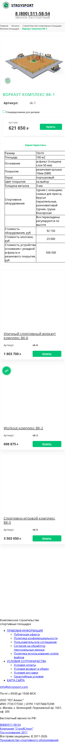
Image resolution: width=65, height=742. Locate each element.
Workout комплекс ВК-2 (23, 428)
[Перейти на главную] (20, 613)
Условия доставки (26, 673)
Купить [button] (50, 126)
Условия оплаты (25, 665)
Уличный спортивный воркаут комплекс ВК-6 (30, 336)
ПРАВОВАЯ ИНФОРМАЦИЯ (25, 630)
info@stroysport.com (14, 687)
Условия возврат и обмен (31, 669)
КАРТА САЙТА (16, 680)
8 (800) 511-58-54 (32, 13)
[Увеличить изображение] (34, 62)
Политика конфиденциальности (36, 638)
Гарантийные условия (29, 676)
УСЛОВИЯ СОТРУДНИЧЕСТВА (26, 661)
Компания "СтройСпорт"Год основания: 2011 (17, 730)
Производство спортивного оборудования (29, 740)
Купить (46, 353)
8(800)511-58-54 (10, 725)
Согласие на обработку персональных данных (29, 648)
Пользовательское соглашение (35, 642)
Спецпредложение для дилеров (22, 112)
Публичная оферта (27, 634)
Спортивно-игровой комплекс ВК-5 (29, 520)
